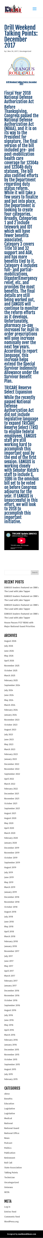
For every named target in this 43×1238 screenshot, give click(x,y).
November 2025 (11, 665)
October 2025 (10, 670)
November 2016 (11, 995)
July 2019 (8, 872)
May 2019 (8, 882)
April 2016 (9, 1030)
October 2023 (10, 724)
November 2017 (11, 951)
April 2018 (9, 931)
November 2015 (11, 1054)
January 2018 (10, 946)
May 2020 (8, 823)
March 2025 (9, 675)
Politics (7, 1148)
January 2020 (10, 843)
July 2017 (8, 956)
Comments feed (12, 1216)
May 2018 (8, 926)
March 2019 (9, 887)
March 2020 (9, 833)
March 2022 (9, 784)
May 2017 (8, 966)
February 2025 (11, 680)
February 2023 (11, 754)
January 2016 (10, 1044)
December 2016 (11, 990)
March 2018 (9, 936)
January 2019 (10, 892)
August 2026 (10, 641)
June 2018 (9, 921)
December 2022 (11, 764)
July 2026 (8, 646)
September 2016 (12, 1005)
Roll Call (8, 1162)
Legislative (9, 1108)
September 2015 (12, 1064)
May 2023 (8, 744)
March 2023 (9, 749)
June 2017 (8, 961)
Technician (9, 1177)
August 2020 (10, 818)
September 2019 (12, 862)
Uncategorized (25, 51)
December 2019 (11, 848)
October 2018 (10, 907)
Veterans (8, 1187)
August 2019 (10, 867)
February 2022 (11, 788)
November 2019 (11, 852)
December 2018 (11, 897)
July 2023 (8, 734)
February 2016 (11, 1040)
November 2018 (11, 902)
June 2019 (9, 877)
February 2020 (11, 838)
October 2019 (10, 857)
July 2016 (8, 1015)
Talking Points (11, 1172)
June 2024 (9, 695)
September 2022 (12, 774)
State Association (13, 1167)
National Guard (11, 1128)
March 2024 (9, 705)
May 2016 (8, 1025)
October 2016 (10, 1000)
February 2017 (11, 980)
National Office (11, 1133)
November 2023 (11, 719)
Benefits (8, 1098)
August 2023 (10, 729)
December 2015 (11, 1049)
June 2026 (9, 651)
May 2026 (8, 655)
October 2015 (10, 1059)
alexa (7, 1093)
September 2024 (12, 685)
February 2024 (11, 710)
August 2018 (10, 912)
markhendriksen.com (27, 1234)
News (7, 1138)
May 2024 (8, 700)
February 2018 (11, 941)
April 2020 (9, 828)
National (8, 1123)
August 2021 (10, 813)
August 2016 (10, 1010)
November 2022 (11, 769)
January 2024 (10, 715)
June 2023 (9, 739)
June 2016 (9, 1020)
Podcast (8, 1143)
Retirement (9, 1158)
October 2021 (10, 803)
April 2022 (9, 779)
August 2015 (10, 1069)
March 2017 (9, 975)
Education (9, 1103)
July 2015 (8, 1074)
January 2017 (10, 985)
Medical (8, 1118)
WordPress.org (11, 1221)
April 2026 (9, 660)
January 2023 (10, 759)
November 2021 (11, 798)
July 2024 (8, 690)
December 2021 (11, 793)
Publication (9, 1153)
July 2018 (8, 916)
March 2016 (9, 1035)
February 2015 (11, 1079)
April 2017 (9, 971)
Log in (7, 1207)
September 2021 (12, 808)
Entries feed (10, 1211)
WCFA (6, 1192)
